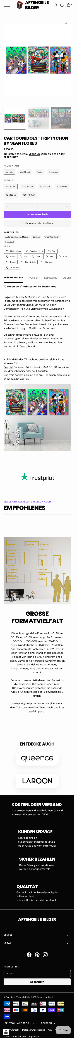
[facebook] (29, 950)
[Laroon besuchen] (37, 776)
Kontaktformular (46, 841)
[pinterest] (37, 950)
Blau (51, 252)
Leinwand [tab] (50, 273)
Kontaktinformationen (15, 1032)
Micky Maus (15, 247)
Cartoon (36, 232)
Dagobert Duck (36, 247)
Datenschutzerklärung (33, 1025)
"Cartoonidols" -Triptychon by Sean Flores (30, 282)
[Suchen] (55, 5)
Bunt (65, 252)
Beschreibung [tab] (13, 273)
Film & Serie (30, 257)
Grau (12, 252)
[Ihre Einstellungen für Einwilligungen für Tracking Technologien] (6, 1032)
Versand (34, 149)
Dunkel (13, 257)
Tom (54, 247)
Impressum (34, 1032)
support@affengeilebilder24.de (36, 837)
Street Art (9, 237)
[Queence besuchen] (37, 754)
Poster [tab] (33, 273)
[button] (8, 5)
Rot (25, 252)
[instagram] (45, 950)
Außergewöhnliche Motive (16, 232)
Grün (38, 252)
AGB (50, 1025)
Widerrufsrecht (11, 1025)
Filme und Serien (51, 232)
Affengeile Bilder (23, 992)
